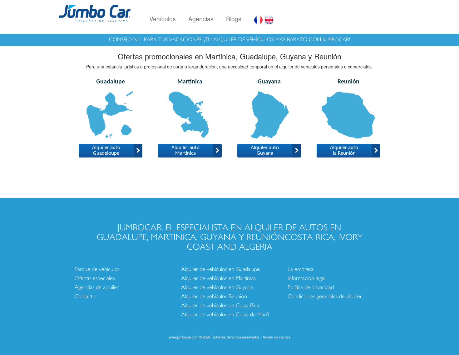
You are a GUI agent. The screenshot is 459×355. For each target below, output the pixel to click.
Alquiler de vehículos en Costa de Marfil (225, 314)
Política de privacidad (311, 287)
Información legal (306, 278)
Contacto (85, 296)
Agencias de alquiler (97, 287)
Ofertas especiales (95, 278)
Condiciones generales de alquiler (325, 296)
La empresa (300, 269)
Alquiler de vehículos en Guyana (217, 287)
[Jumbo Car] (95, 12)
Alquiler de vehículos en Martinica (218, 278)
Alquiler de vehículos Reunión (214, 296)
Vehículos (162, 18)
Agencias (201, 18)
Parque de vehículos (97, 269)
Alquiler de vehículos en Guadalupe (220, 269)
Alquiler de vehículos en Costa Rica (220, 305)
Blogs (233, 18)
